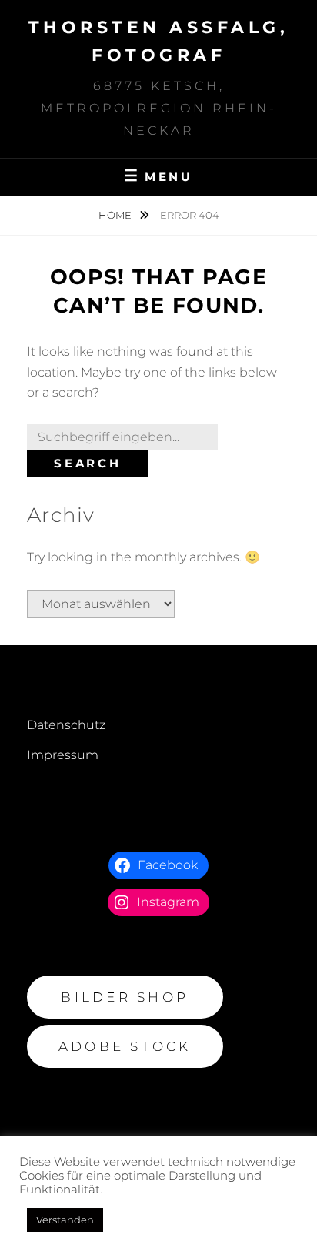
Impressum (62, 755)
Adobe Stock (125, 1046)
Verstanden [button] (65, 1219)
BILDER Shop (125, 997)
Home (116, 215)
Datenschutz (66, 725)
